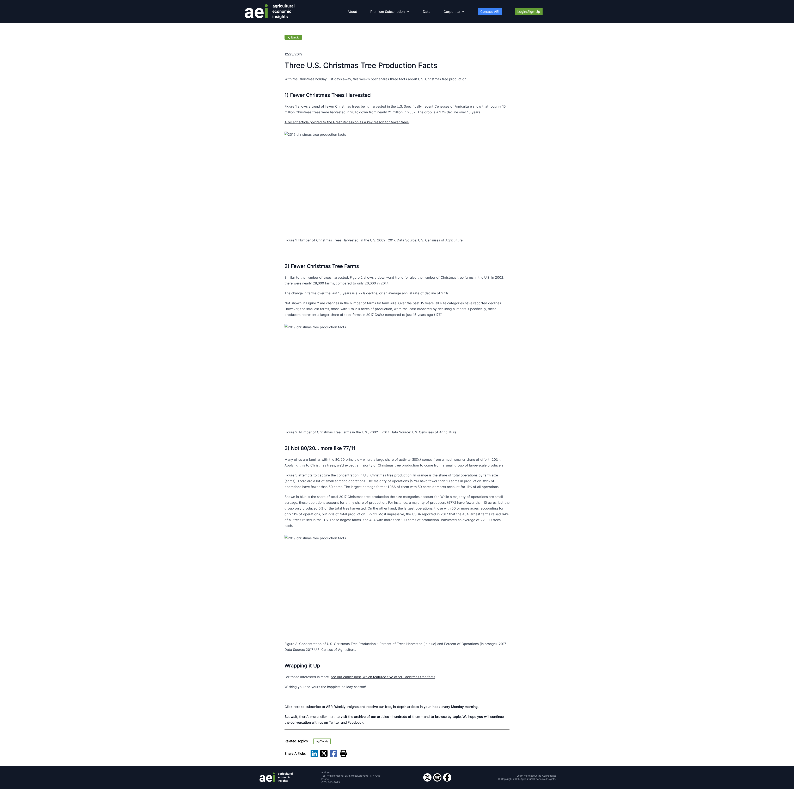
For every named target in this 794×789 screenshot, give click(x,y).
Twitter (334, 722)
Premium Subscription (387, 12)
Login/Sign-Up (528, 12)
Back (295, 37)
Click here (292, 707)
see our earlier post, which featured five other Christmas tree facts (383, 677)
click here (327, 717)
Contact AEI (489, 12)
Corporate (452, 12)
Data (426, 12)
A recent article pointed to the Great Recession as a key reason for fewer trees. (347, 122)
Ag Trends (322, 741)
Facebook (355, 722)
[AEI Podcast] (437, 777)
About (352, 12)
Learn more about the (536, 775)
